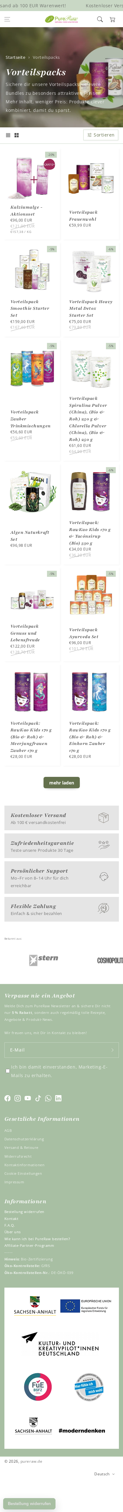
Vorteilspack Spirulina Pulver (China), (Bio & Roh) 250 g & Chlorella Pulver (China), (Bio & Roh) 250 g (88, 418)
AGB (8, 1130)
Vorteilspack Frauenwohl (83, 215)
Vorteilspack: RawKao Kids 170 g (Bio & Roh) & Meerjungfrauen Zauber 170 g (31, 736)
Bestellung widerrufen (24, 1211)
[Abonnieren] (112, 1050)
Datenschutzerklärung (24, 1139)
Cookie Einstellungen (23, 1173)
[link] (33, 960)
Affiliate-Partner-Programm (29, 1245)
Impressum (14, 1182)
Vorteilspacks (46, 57)
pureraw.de (31, 1461)
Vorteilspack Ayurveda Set (83, 633)
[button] (7, 19)
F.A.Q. (9, 1225)
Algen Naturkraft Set (30, 535)
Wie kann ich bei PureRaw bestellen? (37, 1238)
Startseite (15, 57)
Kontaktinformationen (24, 1164)
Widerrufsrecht (18, 1156)
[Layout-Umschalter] (8, 135)
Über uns (12, 1231)
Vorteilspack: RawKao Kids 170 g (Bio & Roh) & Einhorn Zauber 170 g (90, 736)
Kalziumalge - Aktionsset (26, 210)
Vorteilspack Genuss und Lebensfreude (25, 633)
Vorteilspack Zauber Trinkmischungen (30, 419)
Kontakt (11, 1218)
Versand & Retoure (21, 1147)
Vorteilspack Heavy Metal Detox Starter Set (91, 308)
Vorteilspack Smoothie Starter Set (30, 308)
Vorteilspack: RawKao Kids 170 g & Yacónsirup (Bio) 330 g (90, 533)
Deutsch (102, 1473)
